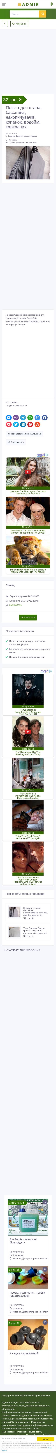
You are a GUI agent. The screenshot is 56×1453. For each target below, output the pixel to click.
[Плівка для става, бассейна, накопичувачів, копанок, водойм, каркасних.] (15, 912)
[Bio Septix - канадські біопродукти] (28, 1217)
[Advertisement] (28, 59)
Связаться (29, 617)
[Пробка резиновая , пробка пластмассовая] (28, 1277)
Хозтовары (13, 140)
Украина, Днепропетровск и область (22, 136)
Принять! (46, 1439)
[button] (9, 163)
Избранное (21, 24)
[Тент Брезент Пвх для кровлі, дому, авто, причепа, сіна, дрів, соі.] (15, 932)
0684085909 (15, 605)
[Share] (9, 417)
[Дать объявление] (51, 4)
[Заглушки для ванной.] (28, 1334)
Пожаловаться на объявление (26, 434)
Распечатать (17, 442)
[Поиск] (42, 14)
